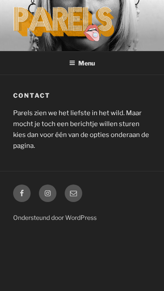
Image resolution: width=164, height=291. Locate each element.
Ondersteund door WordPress (55, 217)
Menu (86, 63)
